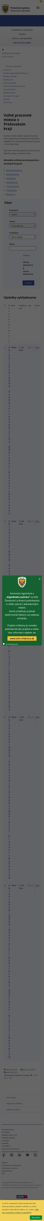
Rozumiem (36, 1218)
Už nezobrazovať (12, 644)
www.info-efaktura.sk (22, 638)
